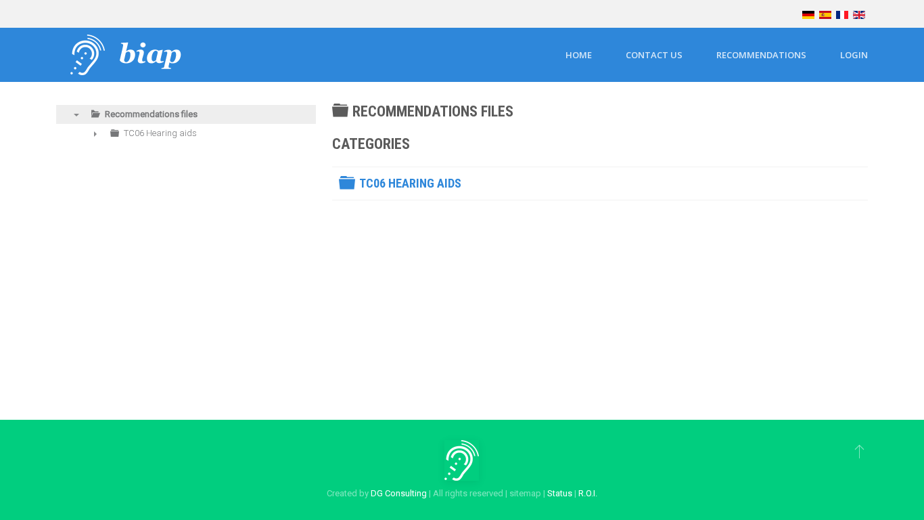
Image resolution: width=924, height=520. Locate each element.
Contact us (654, 55)
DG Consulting (399, 493)
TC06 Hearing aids (410, 183)
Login (854, 55)
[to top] (859, 451)
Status (559, 493)
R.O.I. (587, 493)
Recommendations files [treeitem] (151, 114)
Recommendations (761, 55)
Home (578, 55)
